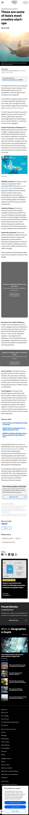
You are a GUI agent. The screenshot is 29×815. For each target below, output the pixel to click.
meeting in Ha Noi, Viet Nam (14, 108)
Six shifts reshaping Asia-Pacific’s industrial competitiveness (15, 674)
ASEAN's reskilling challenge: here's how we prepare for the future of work (14, 435)
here (17, 121)
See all (25, 634)
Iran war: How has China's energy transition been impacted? (17, 697)
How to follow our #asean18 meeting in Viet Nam (14, 423)
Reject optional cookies (15, 802)
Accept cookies (14, 294)
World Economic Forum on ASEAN (12, 80)
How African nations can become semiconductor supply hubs (12, 655)
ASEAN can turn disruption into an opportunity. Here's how (13, 429)
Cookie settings (15, 811)
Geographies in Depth (9, 9)
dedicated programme (11, 449)
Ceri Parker (4, 69)
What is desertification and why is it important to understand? (17, 665)
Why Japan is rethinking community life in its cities (16, 689)
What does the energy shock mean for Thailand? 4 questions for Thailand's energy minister (17, 682)
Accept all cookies (15, 806)
